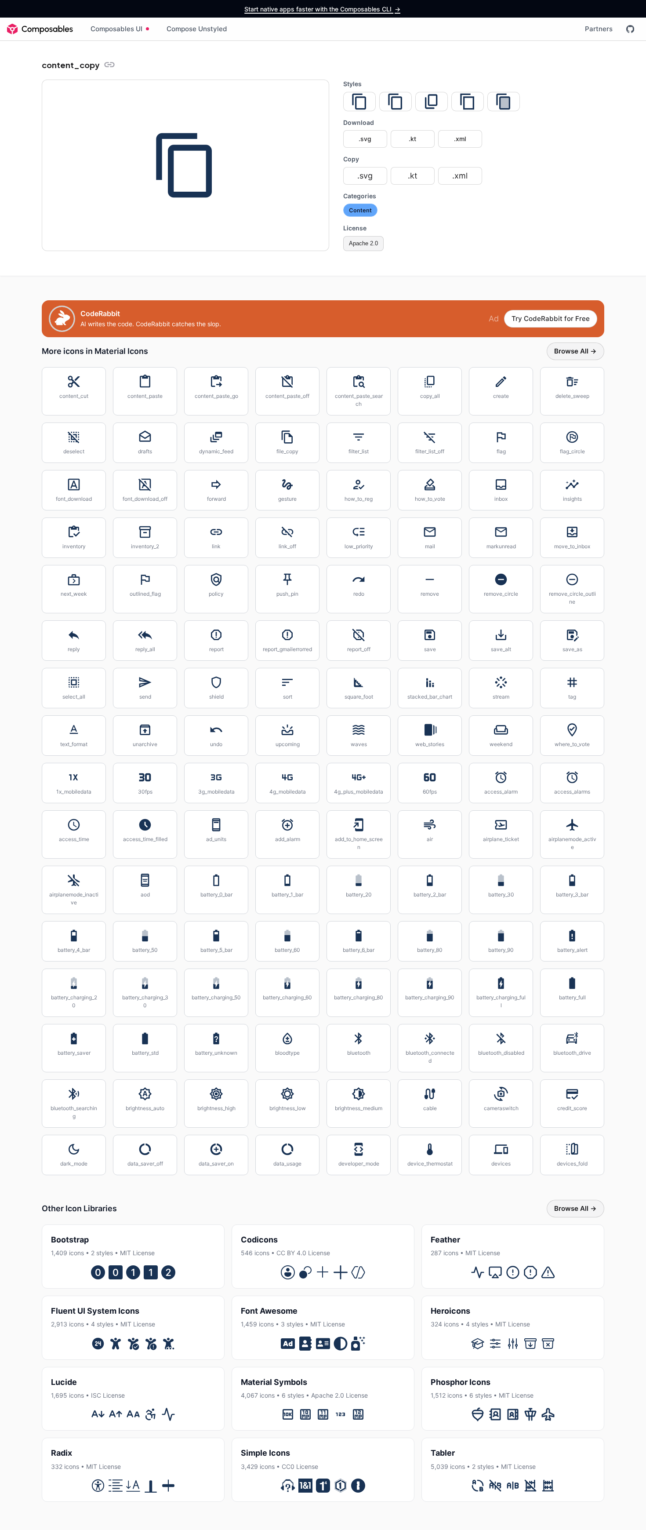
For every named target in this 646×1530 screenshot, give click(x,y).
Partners (599, 29)
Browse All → (575, 351)
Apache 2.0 (363, 243)
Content (360, 210)
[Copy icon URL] (109, 64)
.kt (412, 138)
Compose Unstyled (197, 29)
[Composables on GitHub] (630, 29)
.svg (365, 138)
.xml (460, 138)
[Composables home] (40, 29)
